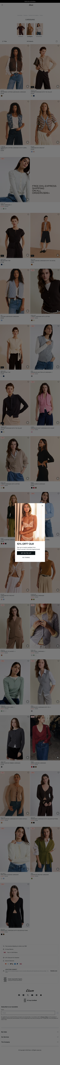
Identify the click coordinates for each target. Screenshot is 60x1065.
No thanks (26, 557)
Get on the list (26, 553)
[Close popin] (42, 506)
